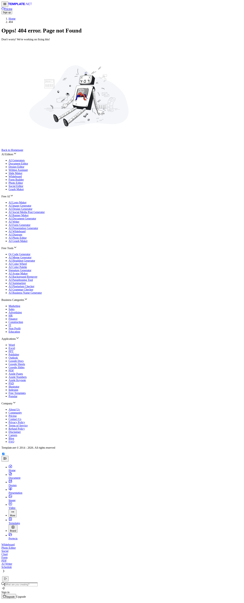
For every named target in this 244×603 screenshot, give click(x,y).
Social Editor (16, 186)
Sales (11, 309)
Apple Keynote (17, 380)
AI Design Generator (20, 208)
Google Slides (16, 367)
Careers (13, 435)
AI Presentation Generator (23, 228)
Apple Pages (16, 373)
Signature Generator (20, 270)
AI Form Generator (19, 224)
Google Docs (16, 360)
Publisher (14, 354)
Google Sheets (17, 364)
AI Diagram (15, 234)
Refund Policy (17, 428)
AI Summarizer (17, 283)
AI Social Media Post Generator (27, 212)
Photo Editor (16, 182)
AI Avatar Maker (18, 273)
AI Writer (14, 221)
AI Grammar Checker (21, 289)
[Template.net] (20, 4)
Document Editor (18, 163)
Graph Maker (16, 189)
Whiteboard (15, 176)
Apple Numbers (18, 377)
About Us (14, 409)
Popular (13, 396)
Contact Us (15, 419)
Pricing (13, 415)
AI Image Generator (20, 205)
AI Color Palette (18, 267)
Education (14, 331)
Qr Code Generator (19, 254)
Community (15, 412)
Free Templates (17, 393)
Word (12, 344)
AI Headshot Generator (22, 260)
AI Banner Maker (19, 215)
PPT (11, 351)
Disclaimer (15, 431)
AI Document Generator (22, 218)
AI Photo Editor (18, 237)
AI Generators (17, 160)
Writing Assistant (18, 169)
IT (10, 325)
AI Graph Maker (18, 241)
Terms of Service (18, 425)
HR (11, 315)
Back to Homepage (12, 150)
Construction (16, 322)
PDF (11, 370)
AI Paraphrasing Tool (21, 279)
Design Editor (16, 166)
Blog (11, 438)
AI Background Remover (23, 276)
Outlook (13, 357)
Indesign (13, 389)
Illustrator (14, 386)
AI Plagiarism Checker (21, 286)
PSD (11, 383)
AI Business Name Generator (25, 292)
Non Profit (15, 328)
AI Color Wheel (18, 263)
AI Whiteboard (17, 231)
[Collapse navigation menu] (5, 578)
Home (12, 18)
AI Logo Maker (17, 202)
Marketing (14, 305)
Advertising (15, 312)
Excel (12, 348)
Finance (13, 318)
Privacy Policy (17, 422)
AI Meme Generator (20, 257)
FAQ (11, 441)
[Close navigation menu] (5, 459)
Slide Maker (15, 173)
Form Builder (16, 179)
